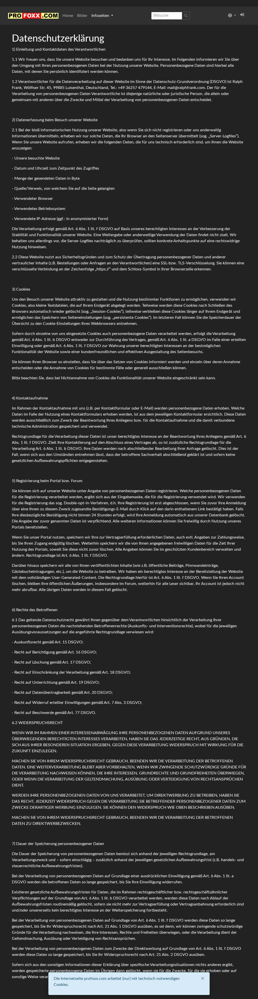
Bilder (82, 16)
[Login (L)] (242, 15)
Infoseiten (100, 16)
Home (67, 16)
